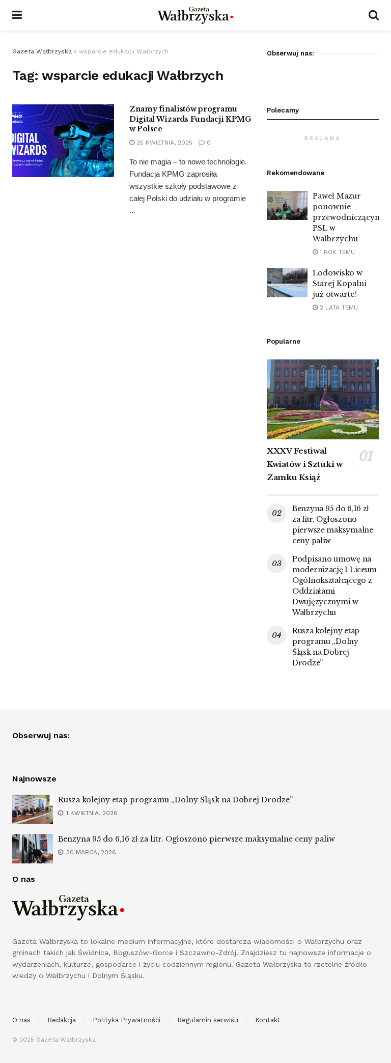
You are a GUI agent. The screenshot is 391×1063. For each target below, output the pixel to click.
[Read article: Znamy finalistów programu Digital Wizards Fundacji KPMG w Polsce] (63, 140)
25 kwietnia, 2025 (163, 142)
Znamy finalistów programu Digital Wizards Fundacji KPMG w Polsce (190, 118)
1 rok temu (336, 252)
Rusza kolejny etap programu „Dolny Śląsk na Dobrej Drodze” (175, 799)
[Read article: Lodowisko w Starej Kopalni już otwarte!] (287, 282)
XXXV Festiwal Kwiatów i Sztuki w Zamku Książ (305, 464)
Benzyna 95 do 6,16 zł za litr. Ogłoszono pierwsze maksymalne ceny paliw (196, 839)
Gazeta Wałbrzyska (42, 51)
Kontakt (268, 1020)
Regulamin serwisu (207, 1020)
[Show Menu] (17, 15)
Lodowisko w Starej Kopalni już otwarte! (340, 283)
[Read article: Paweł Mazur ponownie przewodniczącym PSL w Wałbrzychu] (287, 205)
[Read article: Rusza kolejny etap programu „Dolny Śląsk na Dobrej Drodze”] (32, 809)
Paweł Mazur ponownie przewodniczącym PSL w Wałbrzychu (347, 217)
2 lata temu (338, 307)
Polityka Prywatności (126, 1020)
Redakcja (61, 1020)
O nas (21, 1020)
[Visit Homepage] (195, 15)
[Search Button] (374, 15)
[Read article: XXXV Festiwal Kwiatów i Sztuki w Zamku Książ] (323, 399)
